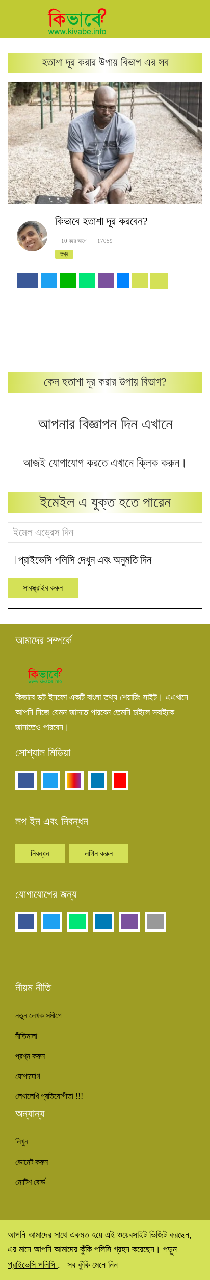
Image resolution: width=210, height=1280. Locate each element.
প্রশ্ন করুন (30, 1056)
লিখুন (21, 1141)
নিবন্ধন (40, 853)
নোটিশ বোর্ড (30, 1181)
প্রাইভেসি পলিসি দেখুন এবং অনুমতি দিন (84, 560)
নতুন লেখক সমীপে (38, 1015)
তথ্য (64, 254)
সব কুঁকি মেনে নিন (92, 1265)
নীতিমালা (26, 1036)
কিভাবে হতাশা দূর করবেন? (101, 221)
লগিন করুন (99, 853)
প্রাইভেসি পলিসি (33, 1265)
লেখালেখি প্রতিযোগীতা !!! (49, 1096)
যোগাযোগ (27, 1076)
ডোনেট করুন (31, 1162)
